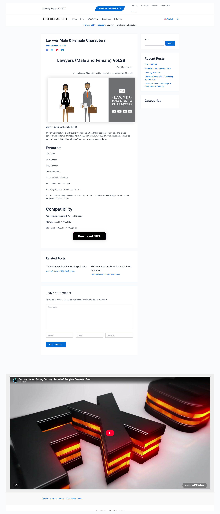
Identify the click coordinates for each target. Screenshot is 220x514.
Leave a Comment (52, 271)
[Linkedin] (62, 50)
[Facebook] (47, 50)
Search (147, 39)
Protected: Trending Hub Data (158, 68)
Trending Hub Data (153, 72)
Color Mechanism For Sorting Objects (66, 266)
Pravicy (45, 498)
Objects (64, 271)
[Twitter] (52, 50)
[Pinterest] (57, 50)
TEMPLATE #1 (151, 64)
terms (80, 498)
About (61, 498)
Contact (53, 498)
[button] (110, 8)
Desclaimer (71, 498)
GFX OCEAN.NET (55, 19)
